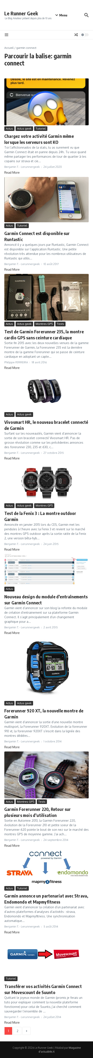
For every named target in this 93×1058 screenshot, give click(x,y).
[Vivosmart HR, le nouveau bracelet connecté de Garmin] (46, 391)
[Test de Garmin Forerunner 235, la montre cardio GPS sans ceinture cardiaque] (46, 297)
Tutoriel (41, 128)
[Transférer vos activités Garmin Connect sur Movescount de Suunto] (46, 956)
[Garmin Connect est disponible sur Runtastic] (46, 199)
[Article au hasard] (76, 35)
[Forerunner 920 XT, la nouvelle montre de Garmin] (46, 668)
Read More (12, 172)
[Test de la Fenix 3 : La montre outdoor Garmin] (46, 482)
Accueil (9, 47)
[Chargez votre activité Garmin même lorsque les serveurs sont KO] (46, 101)
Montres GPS (44, 324)
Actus (9, 128)
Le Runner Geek (21, 13)
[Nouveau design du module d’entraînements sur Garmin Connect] (46, 570)
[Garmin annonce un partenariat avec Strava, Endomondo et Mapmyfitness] (46, 867)
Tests (60, 324)
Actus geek (24, 128)
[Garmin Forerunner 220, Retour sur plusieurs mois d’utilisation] (46, 774)
